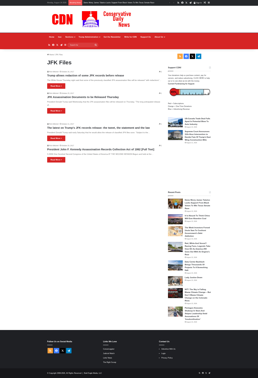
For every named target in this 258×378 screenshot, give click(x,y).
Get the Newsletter (112, 37)
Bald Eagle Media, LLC (93, 373)
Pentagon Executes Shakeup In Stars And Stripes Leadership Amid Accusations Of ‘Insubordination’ (196, 313)
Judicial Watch (108, 353)
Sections (69, 37)
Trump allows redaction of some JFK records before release (85, 75)
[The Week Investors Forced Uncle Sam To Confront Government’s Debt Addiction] (175, 231)
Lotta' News (107, 358)
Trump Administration (88, 37)
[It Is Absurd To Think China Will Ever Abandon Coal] (175, 219)
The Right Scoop (109, 362)
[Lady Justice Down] (175, 281)
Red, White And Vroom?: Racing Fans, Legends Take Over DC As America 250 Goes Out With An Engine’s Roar (197, 249)
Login (163, 353)
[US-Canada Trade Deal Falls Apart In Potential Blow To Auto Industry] (175, 122)
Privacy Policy (167, 358)
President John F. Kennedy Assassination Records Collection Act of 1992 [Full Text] (100, 149)
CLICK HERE (199, 78)
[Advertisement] (189, 167)
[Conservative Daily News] (93, 19)
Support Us (145, 37)
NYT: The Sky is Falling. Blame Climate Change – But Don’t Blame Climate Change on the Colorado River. (198, 295)
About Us (159, 37)
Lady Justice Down (193, 277)
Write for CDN (130, 37)
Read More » (56, 86)
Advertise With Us (168, 349)
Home (51, 37)
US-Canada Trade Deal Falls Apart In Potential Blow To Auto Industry (197, 121)
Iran (60, 37)
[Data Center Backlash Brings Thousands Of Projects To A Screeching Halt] (175, 265)
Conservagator (108, 349)
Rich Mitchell (54, 72)
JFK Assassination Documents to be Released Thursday (83, 97)
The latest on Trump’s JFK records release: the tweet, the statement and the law (98, 127)
